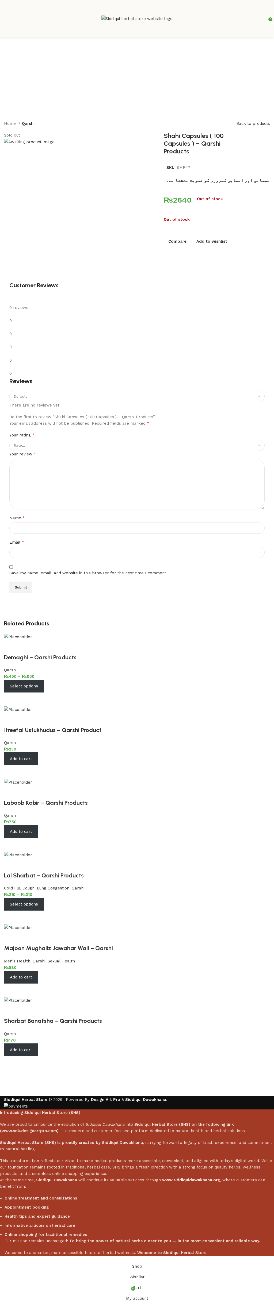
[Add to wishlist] (10, 646)
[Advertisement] (137, 77)
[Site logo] (137, 18)
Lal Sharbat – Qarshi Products (44, 875)
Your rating (22, 435)
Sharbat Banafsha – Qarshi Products (53, 1020)
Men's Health (17, 961)
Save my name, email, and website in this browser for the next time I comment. (88, 573)
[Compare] (10, 699)
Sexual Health (61, 961)
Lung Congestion (53, 888)
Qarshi (28, 123)
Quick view (25, 699)
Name (17, 517)
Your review (22, 453)
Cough (28, 888)
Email (16, 542)
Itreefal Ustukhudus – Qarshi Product (52, 730)
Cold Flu (12, 888)
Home (10, 123)
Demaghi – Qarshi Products (40, 657)
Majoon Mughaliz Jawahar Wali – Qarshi (58, 948)
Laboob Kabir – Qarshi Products (46, 802)
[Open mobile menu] (6, 18)
